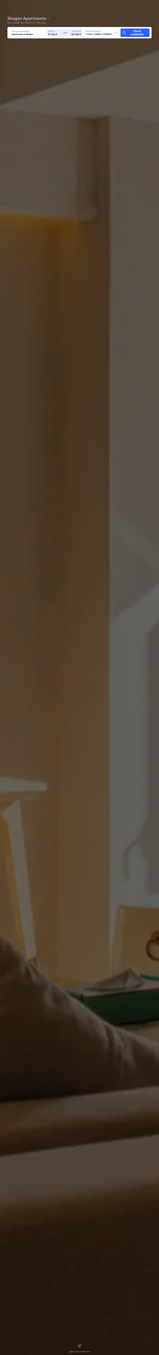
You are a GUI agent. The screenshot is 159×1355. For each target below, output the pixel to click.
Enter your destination (20, 31)
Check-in (51, 31)
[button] (138, 4)
